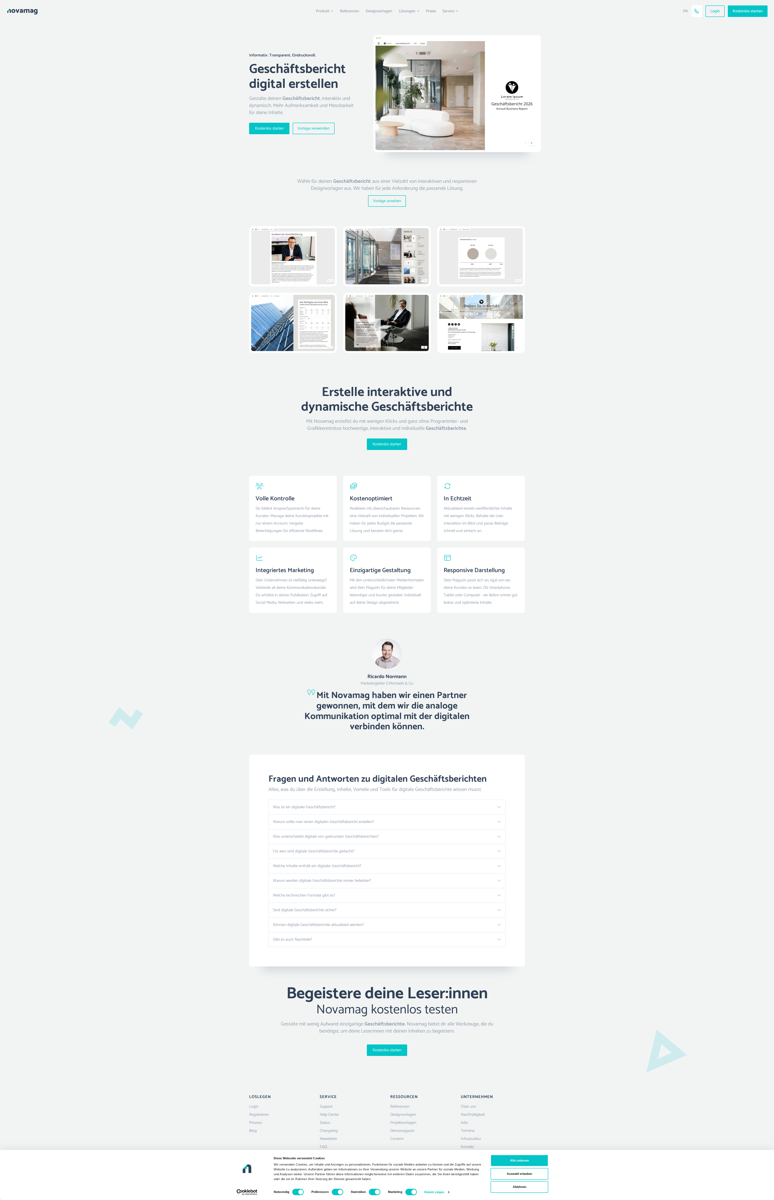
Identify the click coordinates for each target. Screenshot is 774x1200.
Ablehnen (519, 1187)
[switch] (337, 1192)
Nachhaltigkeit (473, 1114)
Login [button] (715, 11)
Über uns (468, 1106)
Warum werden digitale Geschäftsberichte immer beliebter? (322, 880)
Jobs (464, 1122)
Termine (467, 1130)
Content (397, 1139)
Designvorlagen (379, 11)
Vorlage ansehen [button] (387, 201)
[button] (97, 11)
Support (326, 1106)
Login (254, 1106)
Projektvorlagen (403, 1122)
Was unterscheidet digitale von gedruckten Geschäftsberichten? (326, 836)
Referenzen (349, 11)
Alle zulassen (519, 1160)
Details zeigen (434, 1192)
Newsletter (328, 1139)
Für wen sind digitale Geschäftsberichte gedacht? (313, 851)
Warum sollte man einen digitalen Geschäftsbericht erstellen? (323, 822)
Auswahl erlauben (519, 1173)
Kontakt (467, 1147)
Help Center (329, 1114)
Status (325, 1122)
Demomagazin (402, 1130)
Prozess (255, 1122)
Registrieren (259, 1114)
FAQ (323, 1147)
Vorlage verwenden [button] (314, 128)
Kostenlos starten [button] (748, 11)
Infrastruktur (471, 1139)
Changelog (329, 1130)
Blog (253, 1130)
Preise (431, 11)
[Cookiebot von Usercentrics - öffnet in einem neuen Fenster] (247, 1192)
